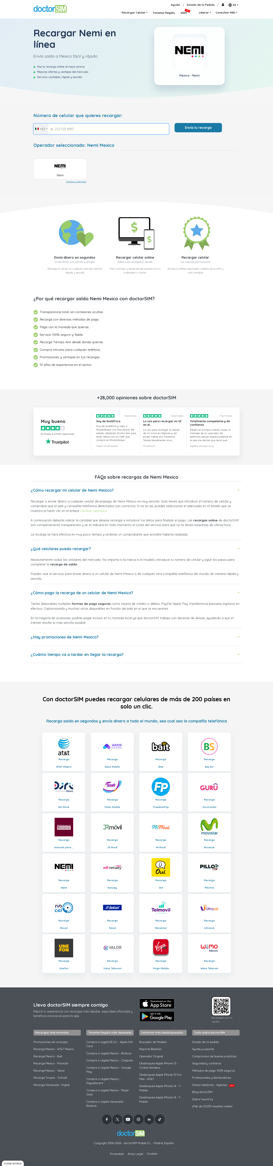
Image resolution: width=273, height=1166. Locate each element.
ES (234, 5)
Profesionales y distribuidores (211, 1077)
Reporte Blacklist (150, 1049)
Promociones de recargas (50, 1042)
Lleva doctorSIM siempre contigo (70, 1005)
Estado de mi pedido (205, 1042)
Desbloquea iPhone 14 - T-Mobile (160, 1088)
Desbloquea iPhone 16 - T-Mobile (160, 1099)
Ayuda (175, 5)
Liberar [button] (204, 12)
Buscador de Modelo (153, 1042)
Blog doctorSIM (202, 1092)
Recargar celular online (135, 257)
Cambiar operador (76, 181)
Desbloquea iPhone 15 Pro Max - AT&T (160, 1077)
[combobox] (41, 129)
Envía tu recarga (198, 127)
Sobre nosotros (202, 1099)
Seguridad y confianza (206, 1063)
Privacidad (117, 1154)
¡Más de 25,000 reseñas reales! (212, 1106)
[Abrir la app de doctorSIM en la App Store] (157, 1004)
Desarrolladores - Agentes (213, 1085)
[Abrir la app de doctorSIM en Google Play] (157, 1016)
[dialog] (13, 1163)
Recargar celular (195, 257)
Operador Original (151, 1056)
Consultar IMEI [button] (225, 12)
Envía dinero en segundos (74, 257)
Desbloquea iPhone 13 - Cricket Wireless (158, 1065)
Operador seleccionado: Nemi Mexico (73, 145)
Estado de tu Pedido (201, 5)
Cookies (152, 1153)
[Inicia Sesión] (223, 5)
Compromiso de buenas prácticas (214, 1056)
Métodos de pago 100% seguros (213, 1070)
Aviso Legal (135, 1154)
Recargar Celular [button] (134, 12)
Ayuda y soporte (203, 1049)
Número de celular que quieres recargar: (78, 115)
